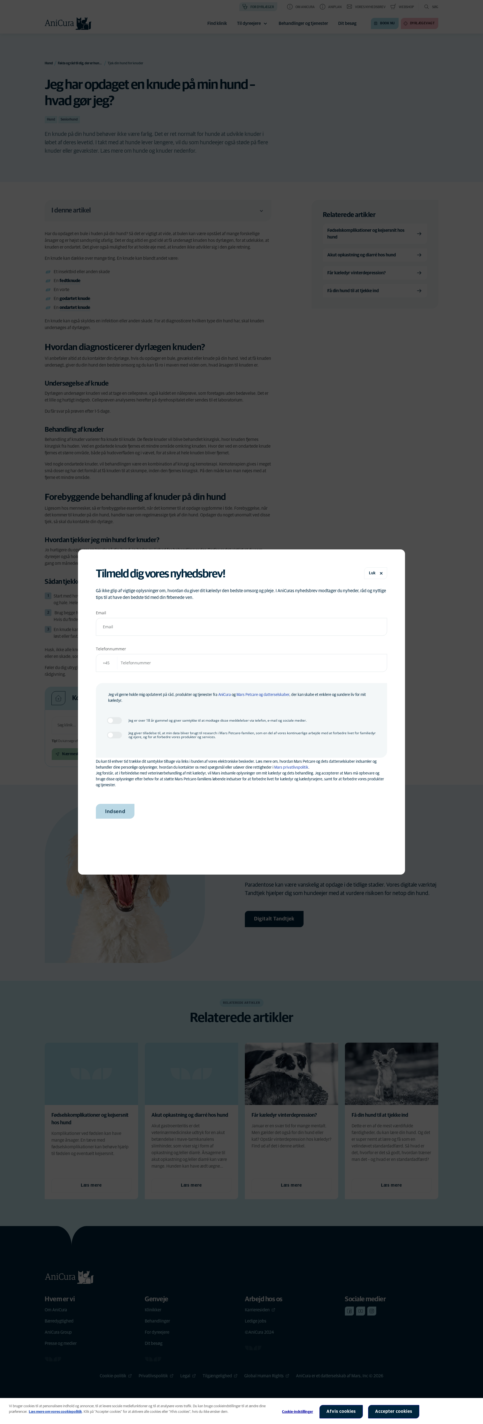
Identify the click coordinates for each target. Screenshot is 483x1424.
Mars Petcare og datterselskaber (262, 695)
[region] (241, 1411)
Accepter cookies (393, 1411)
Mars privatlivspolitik (291, 767)
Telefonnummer (111, 648)
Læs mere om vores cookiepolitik (55, 1412)
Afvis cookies (341, 1411)
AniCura (224, 695)
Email (101, 612)
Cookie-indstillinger (297, 1412)
